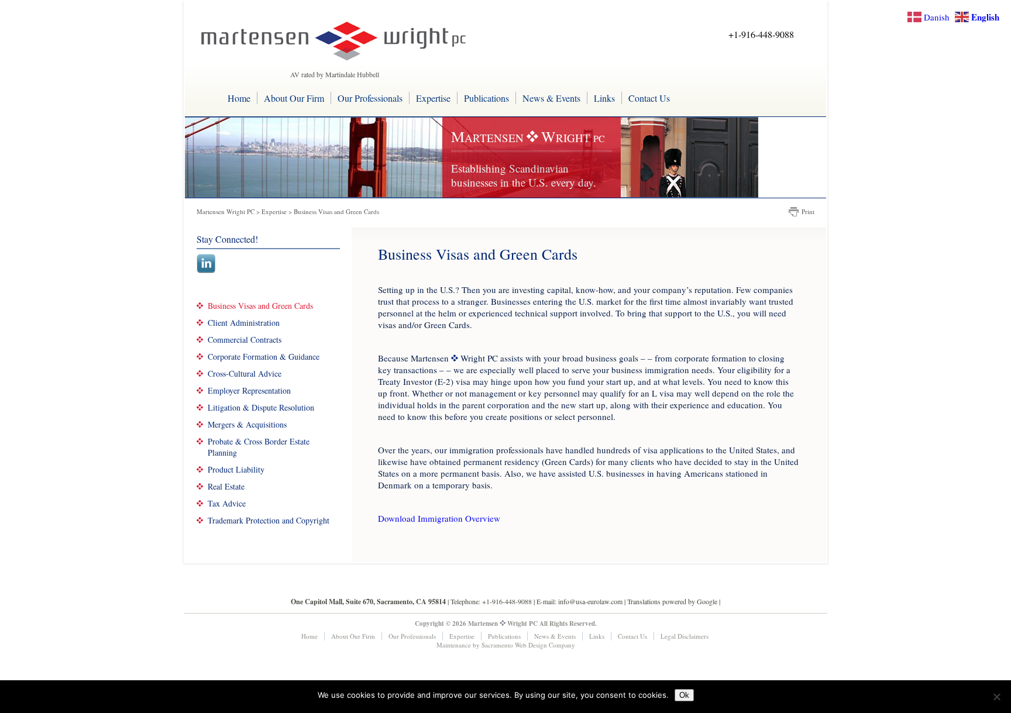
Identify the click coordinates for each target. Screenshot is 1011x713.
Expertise (433, 98)
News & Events (551, 98)
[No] (996, 696)
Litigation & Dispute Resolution (261, 407)
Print (808, 211)
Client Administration (244, 322)
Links (604, 98)
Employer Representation (249, 390)
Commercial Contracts (244, 339)
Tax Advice (227, 503)
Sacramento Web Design (514, 644)
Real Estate (226, 486)
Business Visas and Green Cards (260, 305)
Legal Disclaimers (685, 636)
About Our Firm (294, 98)
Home (239, 98)
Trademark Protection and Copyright (268, 520)
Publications (486, 98)
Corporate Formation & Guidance (263, 356)
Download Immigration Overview (439, 518)
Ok (684, 695)
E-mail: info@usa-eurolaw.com (580, 601)
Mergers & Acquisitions (247, 424)
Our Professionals (370, 98)
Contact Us (649, 98)
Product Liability (236, 469)
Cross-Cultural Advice (244, 373)
